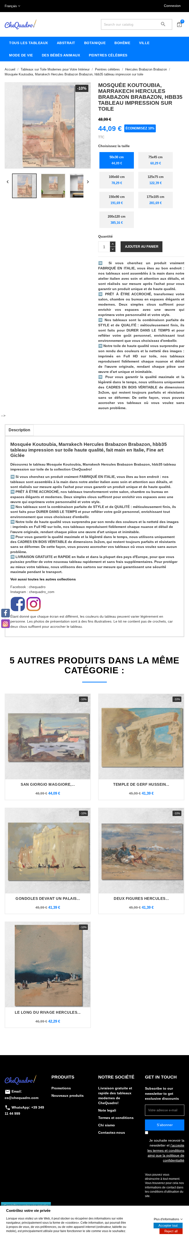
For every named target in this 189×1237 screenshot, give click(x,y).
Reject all (171, 1231)
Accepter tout (168, 1225)
